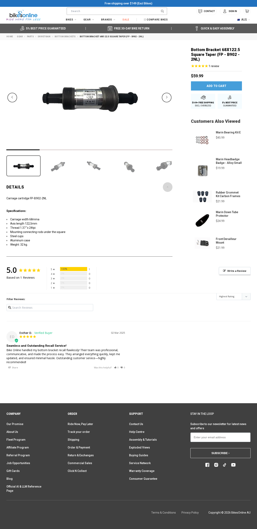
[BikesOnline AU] (23, 15)
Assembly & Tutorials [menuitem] (143, 439)
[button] (116, 367)
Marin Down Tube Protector (227, 214)
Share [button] (14, 367)
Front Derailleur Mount (226, 240)
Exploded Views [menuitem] (139, 447)
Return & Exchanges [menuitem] (81, 455)
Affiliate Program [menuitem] (17, 447)
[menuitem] (230, 11)
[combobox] (117, 11)
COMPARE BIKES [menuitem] (157, 19)
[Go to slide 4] (122, 149)
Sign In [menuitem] (233, 11)
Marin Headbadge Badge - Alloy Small (229, 161)
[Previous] (12, 97)
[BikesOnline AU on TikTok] (224, 465)
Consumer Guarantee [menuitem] (143, 478)
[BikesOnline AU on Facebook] (207, 465)
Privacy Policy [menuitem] (190, 512)
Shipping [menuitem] (73, 439)
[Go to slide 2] (56, 149)
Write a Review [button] (236, 271)
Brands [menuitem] (106, 19)
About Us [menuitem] (12, 431)
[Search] (162, 11)
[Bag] (247, 11)
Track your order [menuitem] (79, 431)
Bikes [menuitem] (69, 19)
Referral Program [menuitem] (18, 455)
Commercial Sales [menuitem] (80, 463)
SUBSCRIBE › (220, 453)
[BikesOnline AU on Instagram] (216, 465)
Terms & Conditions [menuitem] (163, 512)
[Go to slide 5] (155, 149)
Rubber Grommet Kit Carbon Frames (228, 194)
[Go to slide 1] (23, 149)
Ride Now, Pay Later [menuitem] (80, 424)
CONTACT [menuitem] (209, 11)
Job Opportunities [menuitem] (18, 463)
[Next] (166, 97)
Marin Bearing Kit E (228, 132)
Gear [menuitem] (87, 19)
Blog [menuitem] (9, 478)
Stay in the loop (202, 413)
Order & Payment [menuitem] (79, 447)
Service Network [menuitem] (140, 463)
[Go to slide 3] (89, 149)
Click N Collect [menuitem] (77, 471)
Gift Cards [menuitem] (13, 471)
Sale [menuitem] (125, 19)
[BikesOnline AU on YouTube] (233, 465)
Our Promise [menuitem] (14, 424)
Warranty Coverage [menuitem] (141, 471)
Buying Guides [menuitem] (138, 455)
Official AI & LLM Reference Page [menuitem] (23, 488)
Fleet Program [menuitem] (15, 439)
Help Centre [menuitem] (136, 431)
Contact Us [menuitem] (136, 424)
